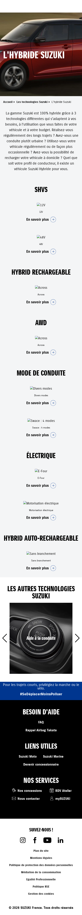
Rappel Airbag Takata (41, 730)
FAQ (41, 722)
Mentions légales (41, 858)
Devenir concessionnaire (41, 765)
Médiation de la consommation (41, 872)
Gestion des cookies (41, 893)
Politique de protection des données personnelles (41, 865)
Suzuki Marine (53, 757)
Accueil (9, 102)
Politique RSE (41, 886)
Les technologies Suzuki (34, 102)
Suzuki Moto (28, 757)
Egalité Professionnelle (41, 879)
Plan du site (41, 851)
